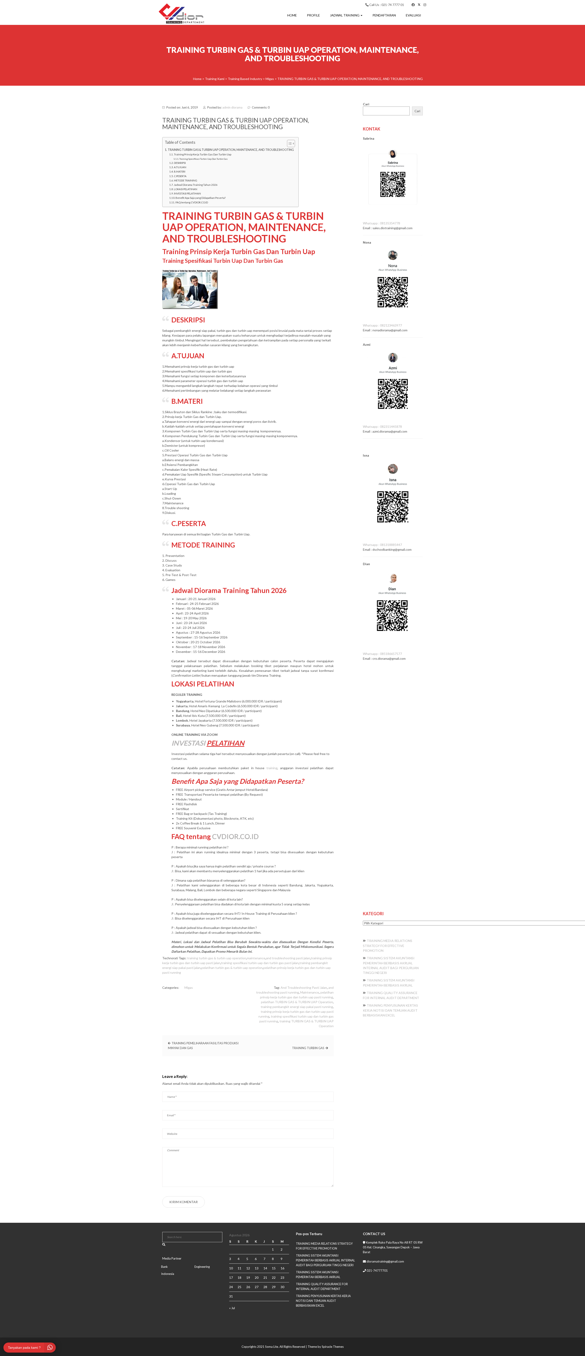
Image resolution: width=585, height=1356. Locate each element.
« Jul (232, 1308)
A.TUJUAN (180, 167)
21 (265, 1277)
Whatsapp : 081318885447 (382, 545)
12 (248, 1268)
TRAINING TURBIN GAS (308, 1048)
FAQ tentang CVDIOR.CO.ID (192, 202)
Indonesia (167, 1274)
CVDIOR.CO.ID (235, 836)
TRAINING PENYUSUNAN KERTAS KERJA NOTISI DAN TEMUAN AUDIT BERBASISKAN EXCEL (390, 1010)
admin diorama (232, 107)
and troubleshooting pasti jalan (288, 958)
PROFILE (313, 15)
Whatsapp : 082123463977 (382, 325)
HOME (292, 15)
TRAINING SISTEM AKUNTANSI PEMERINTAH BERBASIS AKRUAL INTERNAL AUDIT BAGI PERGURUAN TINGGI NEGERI (325, 1260)
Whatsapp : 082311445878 (382, 426)
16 (282, 1268)
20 (256, 1277)
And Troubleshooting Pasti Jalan (304, 987)
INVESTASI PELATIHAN (187, 193)
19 (248, 1277)
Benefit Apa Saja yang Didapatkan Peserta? (201, 197)
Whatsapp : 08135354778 (381, 223)
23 (282, 1277)
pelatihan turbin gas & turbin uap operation (232, 968)
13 (256, 1268)
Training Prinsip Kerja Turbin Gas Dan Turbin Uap (202, 154)
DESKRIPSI (180, 162)
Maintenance (309, 992)
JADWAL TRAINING (345, 15)
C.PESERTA (180, 176)
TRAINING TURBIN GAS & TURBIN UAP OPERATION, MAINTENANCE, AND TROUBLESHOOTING (231, 150)
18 (239, 1277)
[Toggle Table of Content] (289, 143)
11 (239, 1268)
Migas (188, 987)
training (271, 768)
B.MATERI (179, 171)
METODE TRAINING (185, 180)
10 (231, 1268)
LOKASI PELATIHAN (185, 189)
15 (274, 1268)
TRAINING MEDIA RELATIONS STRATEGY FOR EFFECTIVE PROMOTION (387, 945)
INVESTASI (188, 743)
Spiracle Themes (333, 1346)
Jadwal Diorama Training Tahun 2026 (196, 184)
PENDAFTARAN (384, 15)
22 (274, 1277)
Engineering (202, 1266)
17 (231, 1277)
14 (265, 1268)
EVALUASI (413, 15)
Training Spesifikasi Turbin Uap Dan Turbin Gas (203, 158)
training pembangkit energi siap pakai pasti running (297, 1007)
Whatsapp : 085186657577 (382, 654)
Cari (366, 104)
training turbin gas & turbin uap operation (216, 958)
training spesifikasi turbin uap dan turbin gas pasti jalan (260, 963)
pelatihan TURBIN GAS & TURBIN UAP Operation (297, 1002)
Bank (164, 1266)
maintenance (256, 958)
